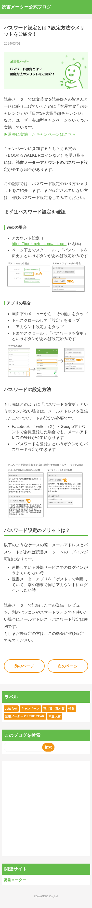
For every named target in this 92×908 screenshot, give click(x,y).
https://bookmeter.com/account (39, 244)
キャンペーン (30, 708)
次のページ (68, 666)
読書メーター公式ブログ (27, 6)
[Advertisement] (46, 808)
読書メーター (15, 880)
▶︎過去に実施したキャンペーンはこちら (40, 134)
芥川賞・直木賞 (54, 708)
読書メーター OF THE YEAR (25, 716)
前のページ (24, 666)
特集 (71, 708)
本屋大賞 (55, 716)
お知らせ (11, 708)
